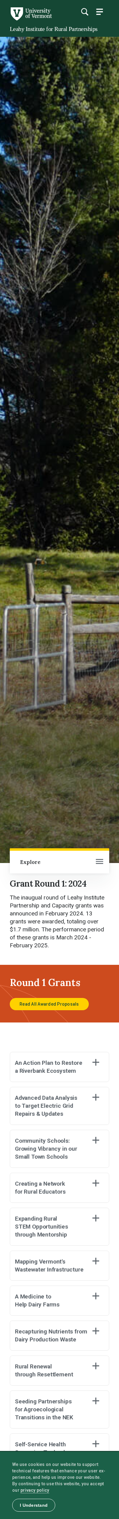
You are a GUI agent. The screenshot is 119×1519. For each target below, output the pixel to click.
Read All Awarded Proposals (49, 1004)
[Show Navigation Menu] (99, 11)
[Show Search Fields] (84, 11)
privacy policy (34, 1490)
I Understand (34, 1505)
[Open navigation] (99, 862)
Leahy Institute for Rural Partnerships (53, 28)
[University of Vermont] (31, 19)
